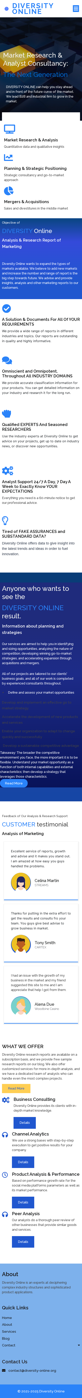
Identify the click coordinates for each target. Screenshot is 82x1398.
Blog (6, 1338)
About (7, 1325)
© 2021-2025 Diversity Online (41, 1391)
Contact (8, 1345)
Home (7, 1318)
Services (9, 1331)
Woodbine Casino (47, 1009)
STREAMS (41, 885)
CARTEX (40, 947)
